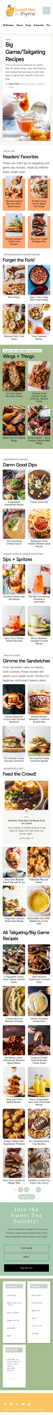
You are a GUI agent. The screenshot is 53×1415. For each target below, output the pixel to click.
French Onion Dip (39, 502)
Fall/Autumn (37, 1326)
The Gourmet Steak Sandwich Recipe (39, 759)
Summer (35, 1334)
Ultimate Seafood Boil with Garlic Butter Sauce (13, 204)
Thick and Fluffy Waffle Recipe (14, 1100)
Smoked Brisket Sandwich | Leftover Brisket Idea (39, 719)
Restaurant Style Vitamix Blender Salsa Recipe (39, 544)
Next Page (27, 1196)
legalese (6, 1397)
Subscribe (39, 25)
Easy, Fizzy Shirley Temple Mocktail (14, 639)
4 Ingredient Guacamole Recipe (14, 503)
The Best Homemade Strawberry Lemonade (39, 599)
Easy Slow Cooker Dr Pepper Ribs (39, 240)
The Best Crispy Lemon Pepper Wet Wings (39, 204)
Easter (34, 1318)
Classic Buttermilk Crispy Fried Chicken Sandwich (14, 719)
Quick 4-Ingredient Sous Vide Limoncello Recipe (39, 1102)
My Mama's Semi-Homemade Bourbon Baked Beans (14, 1060)
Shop (28, 25)
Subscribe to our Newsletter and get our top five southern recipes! (13, 1365)
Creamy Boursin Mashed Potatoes (14, 1019)
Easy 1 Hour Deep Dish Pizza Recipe (39, 298)
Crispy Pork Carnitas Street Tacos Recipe (14, 920)
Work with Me (13, 1321)
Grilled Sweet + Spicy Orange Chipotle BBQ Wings (39, 440)
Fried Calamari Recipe (39, 337)
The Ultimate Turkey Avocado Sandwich (14, 759)
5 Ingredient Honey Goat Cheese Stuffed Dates (14, 979)
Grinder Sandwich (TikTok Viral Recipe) (13, 241)
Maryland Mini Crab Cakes (14, 337)
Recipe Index (37, 1295)
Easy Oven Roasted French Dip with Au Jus (14, 881)
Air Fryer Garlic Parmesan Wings (13, 394)
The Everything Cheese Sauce (14, 542)
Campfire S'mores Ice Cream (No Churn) (39, 1181)
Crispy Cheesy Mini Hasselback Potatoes (14, 1142)
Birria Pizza (14, 297)
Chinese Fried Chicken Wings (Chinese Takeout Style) (39, 397)
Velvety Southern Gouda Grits (39, 1019)
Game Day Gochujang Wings (14, 439)
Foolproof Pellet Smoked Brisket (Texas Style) (39, 1060)
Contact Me (17, 1397)
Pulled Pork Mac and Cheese (38, 881)
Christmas (36, 1311)
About (19, 25)
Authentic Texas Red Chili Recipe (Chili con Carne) (26, 822)
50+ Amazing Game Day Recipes (39, 1142)
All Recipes (8, 25)
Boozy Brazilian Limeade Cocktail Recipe (39, 641)
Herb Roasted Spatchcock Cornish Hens (39, 979)
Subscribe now (13, 1379)
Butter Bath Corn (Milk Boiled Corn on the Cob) (39, 921)
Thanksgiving (37, 1303)
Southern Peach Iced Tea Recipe (14, 597)
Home (8, 39)
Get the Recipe (25, 838)
